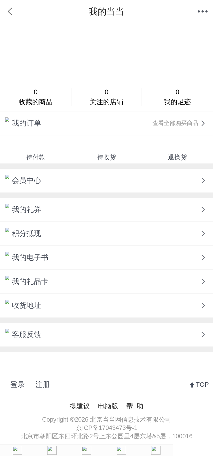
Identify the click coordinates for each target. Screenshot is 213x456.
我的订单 (105, 123)
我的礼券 (26, 209)
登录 (17, 384)
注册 (42, 384)
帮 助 (134, 406)
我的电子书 (30, 257)
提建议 (80, 406)
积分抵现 (26, 233)
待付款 (35, 157)
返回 (10, 11)
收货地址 (26, 305)
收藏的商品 (35, 97)
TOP (202, 384)
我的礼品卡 (30, 281)
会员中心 (26, 180)
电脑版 (108, 406)
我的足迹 (177, 97)
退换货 (177, 157)
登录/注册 (106, 53)
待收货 (106, 157)
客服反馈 (26, 334)
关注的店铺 (106, 97)
